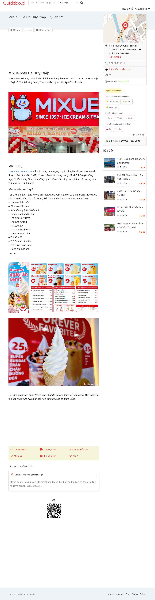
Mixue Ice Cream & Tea (21, 171)
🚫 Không (118, 129)
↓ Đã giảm (129, 118)
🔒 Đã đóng (127, 101)
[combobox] (67, 3)
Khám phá (141, 8)
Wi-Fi (75, 456)
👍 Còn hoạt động (112, 101)
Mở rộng (139, 134)
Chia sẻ (16, 30)
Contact (120, 594)
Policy (142, 594)
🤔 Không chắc (111, 107)
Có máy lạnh (20, 449)
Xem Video (45, 30)
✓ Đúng (109, 118)
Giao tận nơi (50, 449)
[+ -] (125, 28)
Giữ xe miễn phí (80, 449)
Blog (128, 594)
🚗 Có (108, 129)
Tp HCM (123, 167)
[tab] (53, 475)
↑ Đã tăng (119, 118)
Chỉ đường (115, 57)
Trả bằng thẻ (50, 456)
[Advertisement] (53, 52)
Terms (135, 594)
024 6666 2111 (117, 63)
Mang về (18, 456)
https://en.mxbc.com (120, 69)
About (111, 594)
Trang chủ (127, 8)
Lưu (29, 30)
